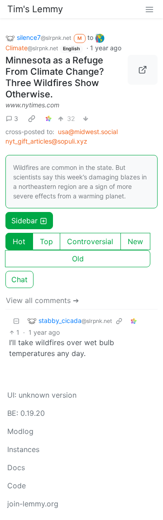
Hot (19, 241)
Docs (16, 467)
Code (16, 485)
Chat (19, 279)
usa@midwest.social (88, 131)
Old (78, 258)
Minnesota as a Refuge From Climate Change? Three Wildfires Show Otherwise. (54, 77)
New (135, 241)
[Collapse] (16, 320)
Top (46, 241)
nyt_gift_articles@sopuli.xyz (46, 141)
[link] (31, 118)
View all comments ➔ (42, 300)
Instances (23, 449)
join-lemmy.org (32, 503)
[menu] (149, 9)
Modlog (20, 431)
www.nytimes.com (32, 105)
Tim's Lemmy (35, 9)
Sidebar (24, 220)
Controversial (90, 241)
